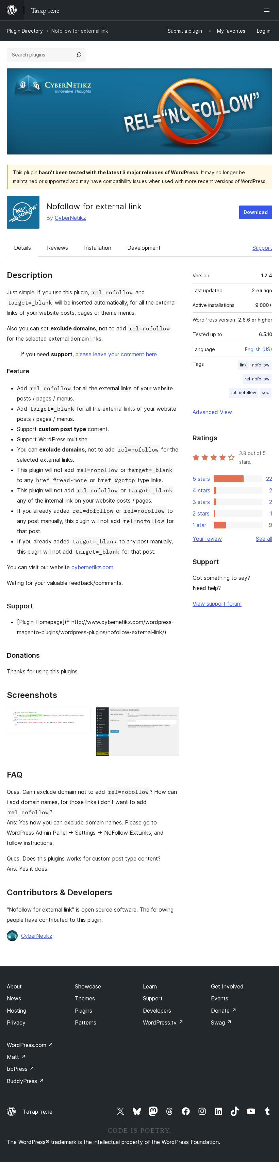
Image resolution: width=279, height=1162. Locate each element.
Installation (97, 247)
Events (219, 998)
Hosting (16, 1010)
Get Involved (227, 986)
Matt (16, 1056)
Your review (207, 538)
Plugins (83, 1010)
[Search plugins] (79, 55)
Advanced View (212, 412)
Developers (157, 1010)
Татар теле (37, 1111)
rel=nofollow (243, 392)
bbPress (20, 1068)
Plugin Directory (25, 31)
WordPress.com (30, 1045)
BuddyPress (25, 1081)
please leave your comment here (116, 354)
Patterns (85, 1022)
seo (265, 392)
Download (256, 212)
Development (144, 247)
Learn (150, 986)
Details (22, 247)
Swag (221, 1022)
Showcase (88, 986)
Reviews (57, 247)
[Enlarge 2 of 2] (170, 716)
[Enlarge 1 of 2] (81, 716)
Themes (85, 998)
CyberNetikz (70, 217)
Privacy (16, 1022)
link (243, 364)
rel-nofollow (257, 378)
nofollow (260, 364)
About (14, 986)
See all (264, 538)
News (14, 998)
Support (262, 247)
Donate (223, 1010)
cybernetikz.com (92, 567)
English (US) (258, 349)
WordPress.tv (163, 1022)
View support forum (217, 603)
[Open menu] (268, 10)
